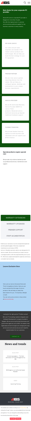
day (21, 402)
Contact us (15, 336)
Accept (12, 418)
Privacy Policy (23, 407)
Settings (18, 418)
